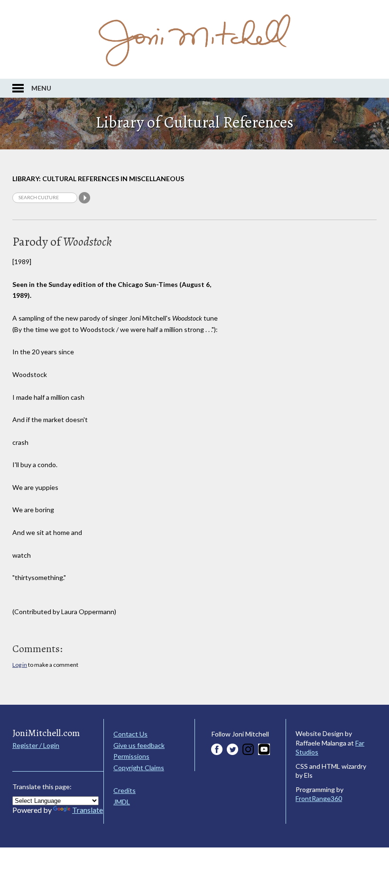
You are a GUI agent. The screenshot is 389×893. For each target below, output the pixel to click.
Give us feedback (139, 745)
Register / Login (35, 745)
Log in (19, 664)
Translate (87, 809)
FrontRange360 (319, 798)
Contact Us (130, 734)
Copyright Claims (138, 768)
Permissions (131, 756)
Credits (124, 790)
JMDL (121, 802)
